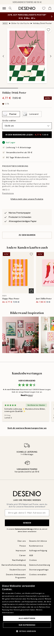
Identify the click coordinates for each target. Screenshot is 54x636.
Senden (27, 523)
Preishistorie (8, 193)
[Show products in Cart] (50, 8)
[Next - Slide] (50, 56)
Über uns (21, 541)
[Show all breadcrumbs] (5, 23)
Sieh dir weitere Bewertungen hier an (27, 428)
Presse (23, 546)
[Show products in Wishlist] (44, 8)
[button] (27, 631)
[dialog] (27, 609)
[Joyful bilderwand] (20, 335)
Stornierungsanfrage (39, 570)
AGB (31, 555)
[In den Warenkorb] (31, 290)
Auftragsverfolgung (38, 550)
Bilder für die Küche (20, 23)
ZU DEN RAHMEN (27, 235)
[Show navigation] (4, 8)
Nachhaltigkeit (19, 560)
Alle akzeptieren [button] (27, 618)
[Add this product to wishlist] (48, 29)
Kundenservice (36, 546)
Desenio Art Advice (38, 541)
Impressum (21, 550)
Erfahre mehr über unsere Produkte (27, 199)
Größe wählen (9, 120)
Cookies (33, 560)
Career (22, 555)
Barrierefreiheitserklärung (14, 565)
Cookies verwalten (38, 574)
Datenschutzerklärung (24, 529)
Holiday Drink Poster (42, 23)
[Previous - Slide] (3, 56)
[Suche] (10, 8)
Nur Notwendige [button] (27, 625)
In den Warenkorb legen (27, 134)
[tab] (9, 87)
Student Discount (18, 570)
